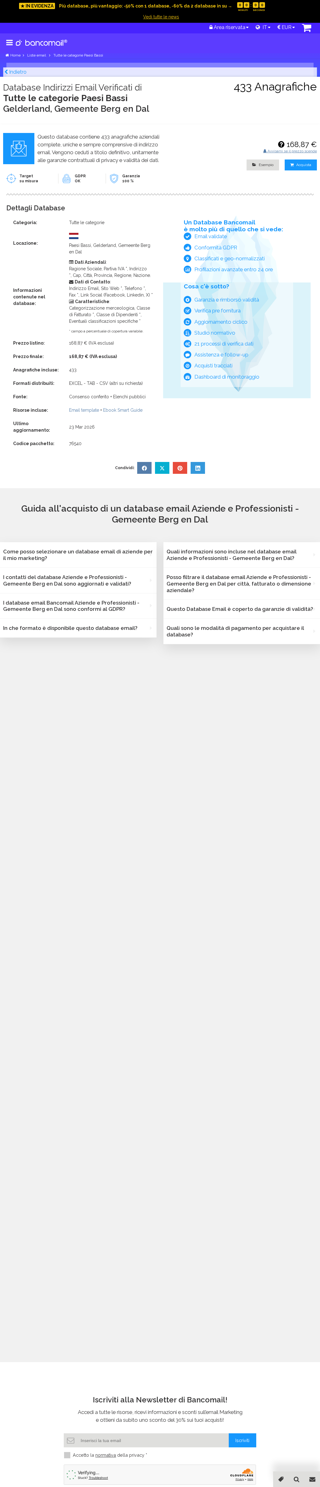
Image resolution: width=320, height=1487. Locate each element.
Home (15, 55)
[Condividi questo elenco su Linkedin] (198, 468)
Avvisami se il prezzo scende (292, 151)
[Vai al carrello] (306, 29)
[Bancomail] (42, 48)
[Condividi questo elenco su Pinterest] (180, 468)
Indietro (17, 72)
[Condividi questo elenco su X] (162, 468)
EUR (286, 27)
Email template (84, 410)
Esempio (265, 165)
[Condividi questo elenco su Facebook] (144, 468)
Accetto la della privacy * (110, 1455)
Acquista (303, 165)
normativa (105, 1455)
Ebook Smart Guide (122, 410)
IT (263, 27)
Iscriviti (242, 1440)
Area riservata (228, 27)
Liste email (37, 55)
